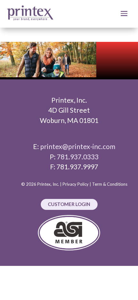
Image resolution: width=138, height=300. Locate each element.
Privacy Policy (76, 184)
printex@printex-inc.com (77, 146)
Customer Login (69, 204)
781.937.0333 (78, 157)
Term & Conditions (109, 184)
